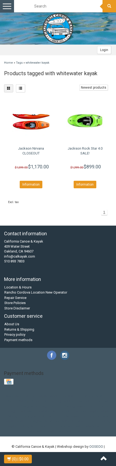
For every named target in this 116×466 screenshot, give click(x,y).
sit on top (51, 421)
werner (102, 426)
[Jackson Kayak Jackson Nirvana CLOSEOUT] (31, 120)
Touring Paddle (61, 401)
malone (52, 416)
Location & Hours (18, 287)
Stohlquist (39, 401)
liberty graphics (32, 416)
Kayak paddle (48, 396)
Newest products (93, 87)
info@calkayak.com (19, 256)
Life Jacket (85, 396)
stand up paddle (74, 421)
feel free (55, 406)
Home (8, 62)
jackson (67, 411)
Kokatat (68, 396)
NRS (99, 396)
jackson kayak (87, 411)
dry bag (41, 406)
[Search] (109, 6)
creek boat (100, 401)
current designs (20, 406)
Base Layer (13, 396)
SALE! (11, 401)
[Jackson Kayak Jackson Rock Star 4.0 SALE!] (85, 120)
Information (31, 184)
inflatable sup (48, 411)
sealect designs (29, 421)
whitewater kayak (37, 62)
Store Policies (15, 303)
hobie (92, 406)
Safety (24, 401)
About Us (11, 324)
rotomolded (91, 416)
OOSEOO (96, 447)
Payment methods (18, 340)
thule (93, 421)
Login (104, 50)
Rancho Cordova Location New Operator (35, 292)
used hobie (47, 426)
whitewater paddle (72, 431)
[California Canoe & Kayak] (58, 28)
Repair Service (15, 298)
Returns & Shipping (19, 329)
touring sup (27, 426)
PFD (108, 396)
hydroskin (27, 411)
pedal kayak (70, 416)
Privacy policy (14, 335)
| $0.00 (20, 459)
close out (82, 401)
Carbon (30, 396)
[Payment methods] (9, 382)
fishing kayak (75, 406)
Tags (19, 62)
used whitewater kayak (76, 426)
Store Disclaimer (17, 308)
